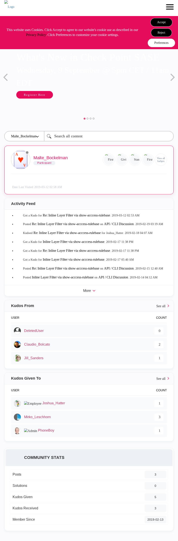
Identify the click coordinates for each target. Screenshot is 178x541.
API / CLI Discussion (119, 224)
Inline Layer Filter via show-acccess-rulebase (73, 242)
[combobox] (109, 136)
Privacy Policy (36, 35)
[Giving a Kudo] (121, 159)
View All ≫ (89, 306)
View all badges (161, 159)
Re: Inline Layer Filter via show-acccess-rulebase (76, 215)
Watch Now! (139, 95)
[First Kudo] (108, 159)
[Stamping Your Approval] (134, 159)
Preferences (161, 42)
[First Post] (147, 159)
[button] (161, 22)
